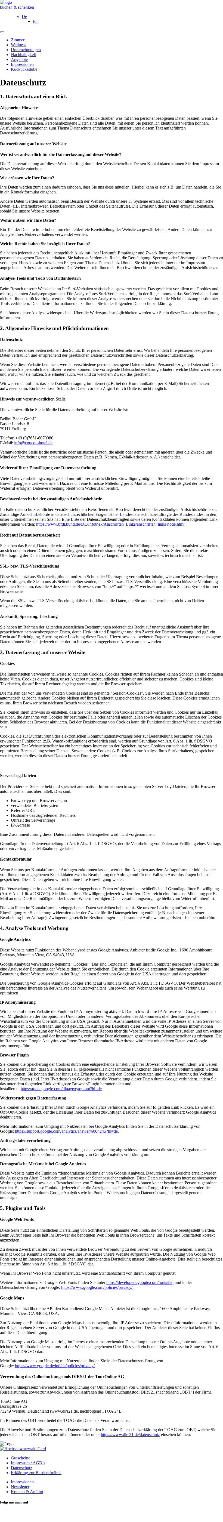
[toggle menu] (2, 32)
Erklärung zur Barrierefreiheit (36, 1472)
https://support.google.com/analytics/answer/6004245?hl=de (66, 1131)
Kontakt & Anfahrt (27, 1491)
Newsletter (20, 1486)
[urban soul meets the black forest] (6, 2)
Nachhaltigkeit (23, 54)
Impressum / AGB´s (28, 1463)
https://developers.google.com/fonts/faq (140, 1282)
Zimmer (17, 40)
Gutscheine (20, 1458)
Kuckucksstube (24, 69)
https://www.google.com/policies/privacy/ (96, 1287)
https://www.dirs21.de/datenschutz (130, 1434)
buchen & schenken (17, 7)
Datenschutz (21, 1467)
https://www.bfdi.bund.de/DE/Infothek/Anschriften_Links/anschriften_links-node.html (110, 524)
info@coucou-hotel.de (33, 442)
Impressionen (22, 64)
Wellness (18, 44)
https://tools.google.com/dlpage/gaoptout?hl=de (61, 1088)
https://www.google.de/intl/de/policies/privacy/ (55, 1365)
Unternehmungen (26, 49)
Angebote (19, 59)
